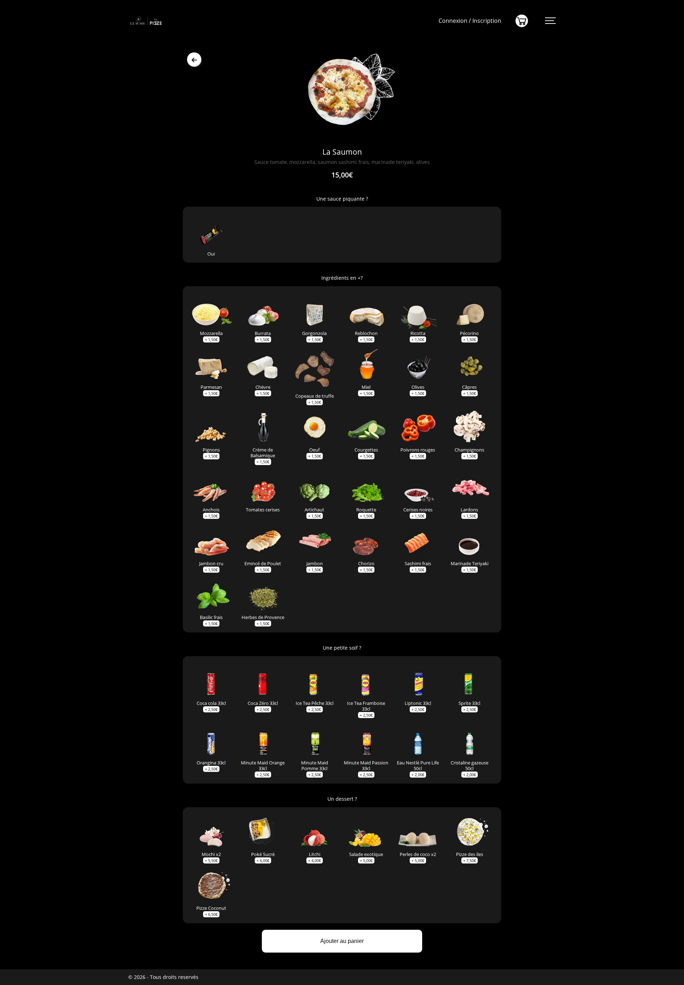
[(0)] (521, 21)
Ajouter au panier (342, 941)
